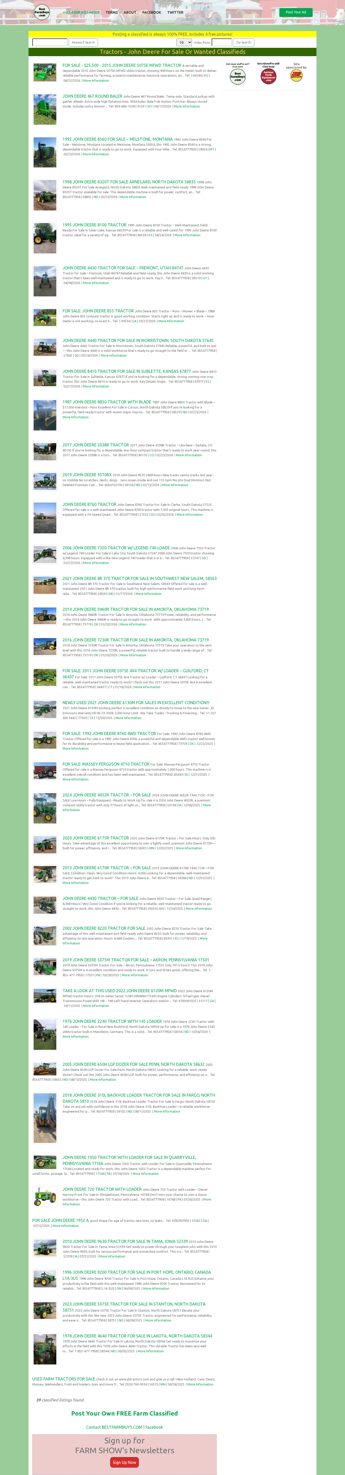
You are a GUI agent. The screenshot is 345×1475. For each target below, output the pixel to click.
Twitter (175, 12)
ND (96, 197)
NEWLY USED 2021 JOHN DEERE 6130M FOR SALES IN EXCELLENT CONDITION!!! (136, 702)
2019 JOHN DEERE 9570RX (87, 474)
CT (110, 687)
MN (151, 848)
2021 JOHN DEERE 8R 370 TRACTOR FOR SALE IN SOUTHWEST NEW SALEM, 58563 (140, 578)
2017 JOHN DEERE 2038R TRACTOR (96, 445)
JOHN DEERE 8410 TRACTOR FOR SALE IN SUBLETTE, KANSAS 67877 (127, 371)
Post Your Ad (296, 12)
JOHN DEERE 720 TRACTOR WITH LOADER (102, 1189)
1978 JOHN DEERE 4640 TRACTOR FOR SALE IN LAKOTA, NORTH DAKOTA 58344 (137, 1336)
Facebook (151, 12)
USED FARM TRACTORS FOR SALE (63, 1379)
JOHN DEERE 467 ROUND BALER (92, 96)
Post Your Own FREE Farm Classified (124, 1413)
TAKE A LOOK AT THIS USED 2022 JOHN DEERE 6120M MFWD (120, 990)
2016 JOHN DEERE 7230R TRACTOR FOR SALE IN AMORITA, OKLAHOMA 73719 (136, 640)
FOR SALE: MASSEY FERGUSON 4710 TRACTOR (106, 764)
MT (211, 149)
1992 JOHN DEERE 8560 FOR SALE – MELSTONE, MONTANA (118, 139)
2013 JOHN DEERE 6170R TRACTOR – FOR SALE (107, 867)
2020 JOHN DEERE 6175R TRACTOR (96, 838)
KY (150, 106)
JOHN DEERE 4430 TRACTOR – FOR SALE (100, 898)
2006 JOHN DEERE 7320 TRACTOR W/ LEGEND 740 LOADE (116, 548)
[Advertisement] (266, 129)
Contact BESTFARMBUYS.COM (114, 1427)
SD (77, 355)
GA (134, 321)
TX (91, 718)
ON (118, 1288)
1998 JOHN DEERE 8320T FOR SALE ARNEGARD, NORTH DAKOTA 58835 (129, 182)
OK (96, 624)
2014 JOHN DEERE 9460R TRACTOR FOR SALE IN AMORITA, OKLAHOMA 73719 (136, 609)
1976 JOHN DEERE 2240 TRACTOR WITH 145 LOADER (112, 1021)
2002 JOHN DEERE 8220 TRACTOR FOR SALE (104, 928)
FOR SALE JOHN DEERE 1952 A (60, 1220)
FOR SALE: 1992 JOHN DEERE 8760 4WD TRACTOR (109, 733)
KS (206, 75)
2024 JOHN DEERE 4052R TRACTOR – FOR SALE (107, 795)
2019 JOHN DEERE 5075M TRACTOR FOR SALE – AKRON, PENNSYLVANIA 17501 (136, 960)
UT (205, 278)
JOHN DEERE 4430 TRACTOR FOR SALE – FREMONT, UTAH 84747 (123, 268)
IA (179, 805)
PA (98, 975)
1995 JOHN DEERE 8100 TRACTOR (95, 225)
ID (186, 774)
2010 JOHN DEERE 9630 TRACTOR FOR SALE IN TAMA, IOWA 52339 (125, 1241)
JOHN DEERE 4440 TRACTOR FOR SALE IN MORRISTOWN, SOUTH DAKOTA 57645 (138, 340)
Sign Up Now (124, 1462)
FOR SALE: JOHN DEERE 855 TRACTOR (98, 311)
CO (152, 455)
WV (161, 908)
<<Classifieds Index (81, 12)
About (130, 12)
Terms (112, 12)
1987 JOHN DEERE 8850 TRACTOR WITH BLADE (107, 402)
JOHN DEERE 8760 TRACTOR (89, 504)
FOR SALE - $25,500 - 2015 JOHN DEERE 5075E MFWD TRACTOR (122, 65)
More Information (96, 80)
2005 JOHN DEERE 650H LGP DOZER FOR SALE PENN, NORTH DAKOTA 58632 (134, 1064)
